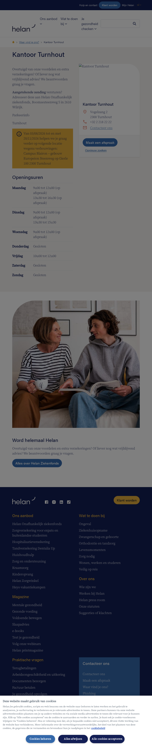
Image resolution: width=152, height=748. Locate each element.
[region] (76, 722)
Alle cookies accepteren (107, 739)
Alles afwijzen (73, 739)
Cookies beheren (40, 739)
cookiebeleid (98, 728)
